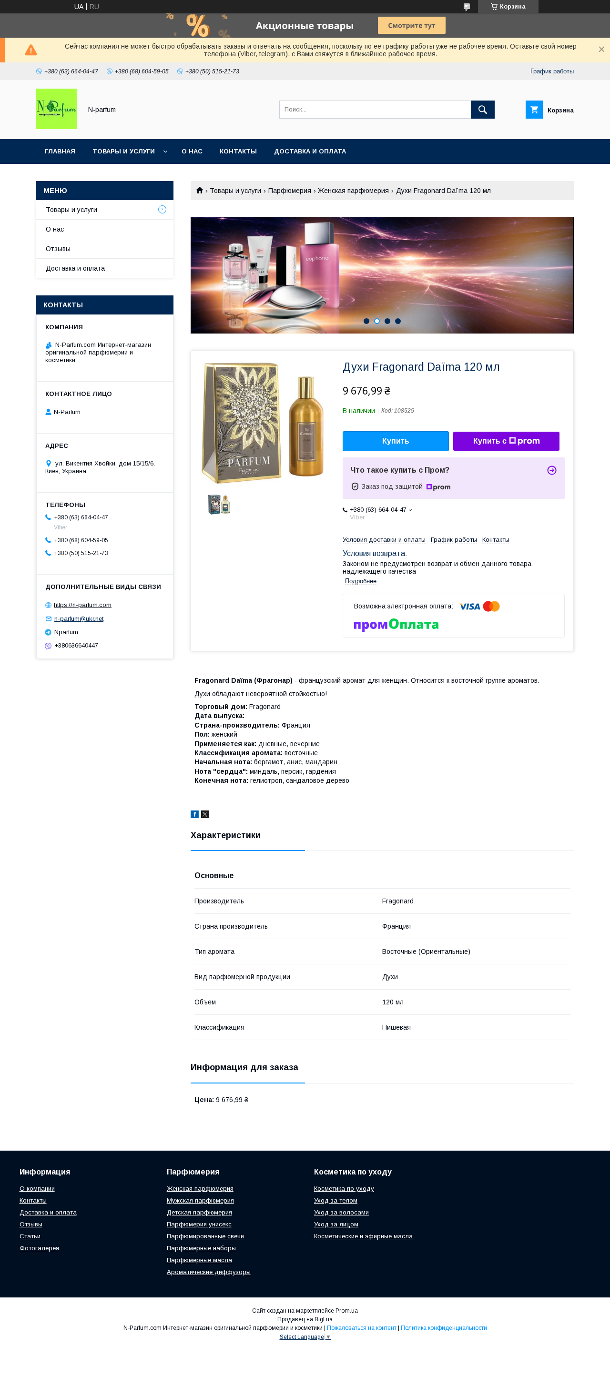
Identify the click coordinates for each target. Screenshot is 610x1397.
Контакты (238, 151)
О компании (37, 1188)
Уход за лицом (336, 1224)
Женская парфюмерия (353, 190)
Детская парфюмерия (199, 1212)
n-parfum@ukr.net (78, 618)
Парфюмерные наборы (201, 1248)
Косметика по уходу (344, 1188)
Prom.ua (347, 1310)
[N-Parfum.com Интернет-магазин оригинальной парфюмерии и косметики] (56, 127)
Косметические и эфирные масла (363, 1236)
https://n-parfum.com (83, 604)
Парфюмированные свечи (205, 1236)
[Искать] (483, 110)
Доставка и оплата (310, 151)
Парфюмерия (289, 190)
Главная (60, 151)
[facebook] (195, 816)
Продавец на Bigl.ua (305, 1319)
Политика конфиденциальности (444, 1328)
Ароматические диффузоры (209, 1272)
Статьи (30, 1236)
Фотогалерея (39, 1248)
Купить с (490, 441)
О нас (192, 151)
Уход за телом (335, 1200)
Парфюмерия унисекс (199, 1224)
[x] (205, 816)
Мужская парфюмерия (200, 1200)
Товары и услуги (123, 151)
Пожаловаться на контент (361, 1328)
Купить (395, 441)
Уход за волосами (341, 1212)
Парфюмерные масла (199, 1260)
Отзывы (58, 249)
